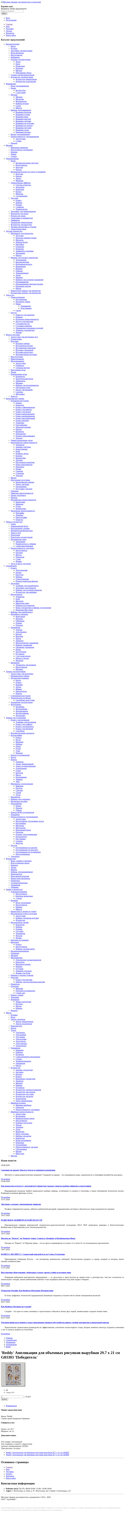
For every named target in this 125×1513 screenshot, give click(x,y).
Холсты (14, 845)
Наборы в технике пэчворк (22, 975)
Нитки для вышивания (20, 134)
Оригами (14, 977)
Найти (4, 14)
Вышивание (11, 84)
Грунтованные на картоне (26, 848)
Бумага (18, 200)
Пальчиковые (21, 777)
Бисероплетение (12, 44)
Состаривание (21, 196)
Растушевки (21, 839)
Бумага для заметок (24, 409)
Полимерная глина (18, 539)
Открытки (20, 247)
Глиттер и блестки (23, 185)
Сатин (18, 106)
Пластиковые (26, 308)
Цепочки (19, 68)
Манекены (20, 1132)
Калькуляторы (21, 449)
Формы (19, 332)
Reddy (8, 1347)
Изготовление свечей (20, 922)
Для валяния (21, 1035)
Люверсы (19, 641)
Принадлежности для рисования (24, 817)
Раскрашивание (22, 282)
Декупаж (14, 198)
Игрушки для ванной (24, 350)
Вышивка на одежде (24, 126)
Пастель (19, 788)
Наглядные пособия (19, 801)
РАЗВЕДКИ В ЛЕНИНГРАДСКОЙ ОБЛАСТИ (21, 1220)
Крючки (14, 152)
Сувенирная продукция (20, 696)
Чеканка (14, 1010)
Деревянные (26, 306)
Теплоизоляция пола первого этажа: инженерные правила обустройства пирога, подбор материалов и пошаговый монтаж (55, 1322)
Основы (19, 929)
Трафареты (15, 220)
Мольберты (15, 797)
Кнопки (19, 456)
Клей (18, 451)
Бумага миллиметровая (25, 418)
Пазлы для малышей (24, 390)
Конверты (20, 432)
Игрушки (15, 341)
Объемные (20, 621)
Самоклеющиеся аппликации (28, 1057)
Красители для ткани (19, 214)
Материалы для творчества (22, 233)
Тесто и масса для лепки (21, 564)
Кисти (18, 740)
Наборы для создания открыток (29, 590)
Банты (18, 680)
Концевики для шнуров (25, 1079)
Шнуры (19, 70)
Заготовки (15, 583)
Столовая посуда (23, 324)
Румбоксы (20, 365)
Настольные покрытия (25, 462)
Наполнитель (21, 691)
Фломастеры (21, 509)
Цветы (18, 1066)
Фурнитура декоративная (26, 79)
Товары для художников (16, 718)
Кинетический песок (24, 379)
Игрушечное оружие (24, 346)
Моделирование (17, 361)
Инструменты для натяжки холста (30, 821)
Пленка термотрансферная (27, 581)
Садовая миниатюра (19, 883)
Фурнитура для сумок (25, 1094)
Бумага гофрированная (25, 407)
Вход (8, 18)
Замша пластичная (23, 1002)
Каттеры (19, 553)
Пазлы (13, 372)
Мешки (19, 689)
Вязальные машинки (19, 148)
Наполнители (16, 874)
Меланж (19, 97)
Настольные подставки (20, 480)
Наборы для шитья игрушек (27, 918)
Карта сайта (11, 35)
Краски (19, 170)
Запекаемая (20, 542)
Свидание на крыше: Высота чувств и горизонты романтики (28, 1170)
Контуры (19, 167)
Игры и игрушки (13, 335)
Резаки (18, 469)
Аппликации (21, 632)
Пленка (19, 205)
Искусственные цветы (20, 863)
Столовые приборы (24, 326)
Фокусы (14, 396)
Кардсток (19, 575)
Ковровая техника (23, 132)
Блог (8, 26)
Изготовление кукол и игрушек (24, 914)
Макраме (19, 988)
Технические (21, 1046)
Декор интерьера (18, 297)
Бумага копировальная (25, 414)
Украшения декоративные (21, 222)
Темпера (19, 779)
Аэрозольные (21, 768)
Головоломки (16, 339)
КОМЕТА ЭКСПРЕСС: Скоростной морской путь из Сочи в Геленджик (33, 1254)
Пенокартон (21, 434)
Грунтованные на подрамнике (28, 852)
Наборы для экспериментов (27, 385)
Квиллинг (15, 942)
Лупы (18, 1129)
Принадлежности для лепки (22, 548)
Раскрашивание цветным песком (29, 284)
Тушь (18, 751)
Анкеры (19, 630)
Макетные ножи (22, 603)
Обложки (15, 491)
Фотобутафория (22, 713)
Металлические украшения (27, 643)
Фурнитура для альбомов (26, 592)
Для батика (20, 1032)
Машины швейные (23, 1105)
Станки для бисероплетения (22, 75)
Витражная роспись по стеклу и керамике (28, 172)
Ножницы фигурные (24, 610)
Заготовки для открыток (26, 588)
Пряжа (13, 154)
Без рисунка (21, 90)
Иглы (13, 1017)
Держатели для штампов (26, 665)
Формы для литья (23, 973)
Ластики (19, 460)
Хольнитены (21, 1099)
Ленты (18, 178)
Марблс (14, 870)
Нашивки (20, 1050)
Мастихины (21, 828)
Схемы (18, 141)
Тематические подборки (21, 698)
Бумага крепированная (25, 416)
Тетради (19, 438)
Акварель (20, 762)
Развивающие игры (19, 374)
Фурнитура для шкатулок (21, 225)
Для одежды (21, 1041)
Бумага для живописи (25, 726)
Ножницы (20, 467)
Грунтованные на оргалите (27, 850)
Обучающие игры (23, 387)
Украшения (15, 627)
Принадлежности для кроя (27, 1147)
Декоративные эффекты (21, 183)
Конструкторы (17, 357)
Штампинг (15, 663)
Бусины (14, 48)
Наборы (19, 203)
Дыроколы (20, 445)
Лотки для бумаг (22, 484)
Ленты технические (24, 1024)
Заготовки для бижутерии (21, 51)
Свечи (18, 310)
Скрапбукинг (11, 566)
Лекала (18, 1125)
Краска (18, 192)
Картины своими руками (26, 238)
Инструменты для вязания (22, 150)
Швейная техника (18, 1103)
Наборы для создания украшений (29, 280)
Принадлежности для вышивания (25, 137)
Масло (18, 775)
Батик (13, 161)
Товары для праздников (16, 671)
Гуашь (18, 771)
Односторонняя (22, 579)
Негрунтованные (23, 854)
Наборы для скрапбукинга (22, 612)
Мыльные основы (23, 964)
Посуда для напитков (24, 321)
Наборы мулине (22, 103)
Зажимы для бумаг (23, 447)
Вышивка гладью (23, 114)
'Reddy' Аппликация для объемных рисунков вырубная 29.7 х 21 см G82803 (37, 1452)
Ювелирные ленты (23, 73)
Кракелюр (20, 189)
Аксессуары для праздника (22, 674)
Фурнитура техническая (26, 81)
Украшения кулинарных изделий (29, 328)
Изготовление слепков (20, 528)
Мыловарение (16, 958)
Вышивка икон (22, 117)
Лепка (18, 275)
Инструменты (16, 55)
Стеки (18, 559)
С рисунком (21, 92)
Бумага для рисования (20, 720)
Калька (18, 572)
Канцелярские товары (15, 398)
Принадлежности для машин (28, 1110)
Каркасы (14, 865)
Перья (18, 649)
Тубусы (19, 810)
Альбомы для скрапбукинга (27, 586)
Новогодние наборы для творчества (26, 291)
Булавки (14, 1015)
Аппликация (21, 260)
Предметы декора (23, 302)
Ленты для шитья (18, 1019)
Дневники (20, 423)
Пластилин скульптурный (21, 537)
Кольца (19, 1077)
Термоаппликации (23, 1061)
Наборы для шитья (23, 1136)
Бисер (13, 46)
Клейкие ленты (22, 454)
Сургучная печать (23, 656)
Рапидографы (21, 517)
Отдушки (19, 931)
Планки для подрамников (26, 834)
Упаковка (15, 887)
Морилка (19, 194)
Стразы (19, 898)
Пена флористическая (20, 876)
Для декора (20, 1037)
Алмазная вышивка (19, 892)
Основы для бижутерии (21, 59)
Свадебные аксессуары (25, 700)
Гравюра (19, 271)
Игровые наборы (23, 343)
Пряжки (19, 1085)
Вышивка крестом (23, 119)
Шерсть (19, 108)
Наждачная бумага (23, 830)
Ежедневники (21, 425)
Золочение (20, 187)
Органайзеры (21, 487)
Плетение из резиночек (25, 991)
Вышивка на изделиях (25, 123)
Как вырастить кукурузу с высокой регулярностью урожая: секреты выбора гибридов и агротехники (46, 1186)
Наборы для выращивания (22, 872)
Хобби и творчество (14, 889)
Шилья (18, 1151)
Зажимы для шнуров (24, 1070)
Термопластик (21, 209)
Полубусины (21, 652)
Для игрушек (21, 1039)
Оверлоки (20, 1107)
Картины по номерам (20, 940)
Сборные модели (23, 368)
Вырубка (19, 636)
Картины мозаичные (24, 896)
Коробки (19, 685)
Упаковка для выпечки (25, 330)
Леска (18, 62)
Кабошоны (15, 57)
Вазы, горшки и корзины (21, 861)
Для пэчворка (21, 1044)
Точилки (19, 476)
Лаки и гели (16, 533)
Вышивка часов (22, 130)
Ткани (13, 1030)
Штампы (19, 669)
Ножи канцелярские (24, 465)
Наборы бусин (22, 242)
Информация (11, 1406)
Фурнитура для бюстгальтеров (28, 1090)
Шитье (18, 288)
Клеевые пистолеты (24, 1123)
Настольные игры (18, 370)
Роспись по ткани (18, 216)
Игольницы (20, 1116)
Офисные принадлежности (22, 493)
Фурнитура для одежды (25, 1092)
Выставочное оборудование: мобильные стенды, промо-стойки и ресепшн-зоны (36, 1272)
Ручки (18, 506)
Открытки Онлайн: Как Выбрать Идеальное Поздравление (27, 1291)
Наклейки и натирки (19, 614)
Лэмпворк (15, 953)
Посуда (14, 313)
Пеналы (14, 498)
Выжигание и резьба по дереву (23, 911)
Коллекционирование (20, 951)
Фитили (19, 936)
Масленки (20, 826)
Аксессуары (21, 139)
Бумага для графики (24, 724)
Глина (13, 524)
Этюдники (15, 856)
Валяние (14, 900)
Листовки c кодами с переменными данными (21, 1204)
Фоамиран (15, 999)
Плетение (15, 986)
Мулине (14, 95)
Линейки (19, 515)
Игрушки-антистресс (24, 352)
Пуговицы (20, 654)
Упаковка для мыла (24, 971)
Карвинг (19, 317)
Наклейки (20, 244)
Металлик (20, 99)
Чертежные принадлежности (23, 511)
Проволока (20, 66)
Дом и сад (10, 295)
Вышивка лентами (23, 121)
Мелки (13, 478)
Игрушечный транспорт (26, 348)
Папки (18, 806)
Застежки (19, 1072)
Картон (19, 429)
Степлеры (20, 473)
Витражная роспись (24, 264)
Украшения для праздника (22, 702)
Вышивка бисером (23, 112)
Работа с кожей (17, 995)
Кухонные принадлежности (27, 319)
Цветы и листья (22, 658)
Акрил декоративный (25, 764)
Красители (20, 925)
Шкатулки (20, 1154)
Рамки (18, 304)
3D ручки (20, 236)
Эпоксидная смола (18, 229)
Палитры (19, 832)
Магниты (19, 240)
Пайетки (19, 1052)
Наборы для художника (20, 799)
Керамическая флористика (22, 531)
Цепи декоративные (24, 1101)
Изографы (20, 513)
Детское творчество (14, 231)
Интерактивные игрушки (26, 354)
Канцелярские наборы (25, 482)
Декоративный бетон (19, 526)
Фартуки (19, 843)
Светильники (21, 1149)
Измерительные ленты (25, 1118)
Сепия (18, 793)
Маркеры (19, 181)
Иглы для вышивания (20, 86)
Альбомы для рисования (26, 722)
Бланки (19, 403)
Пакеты (19, 693)
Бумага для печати (23, 412)
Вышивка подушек (23, 128)
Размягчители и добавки (26, 544)
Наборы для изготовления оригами (30, 982)
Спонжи (19, 841)
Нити (18, 64)
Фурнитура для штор (24, 1096)
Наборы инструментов (25, 605)
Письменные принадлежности (23, 500)
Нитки (13, 1028)
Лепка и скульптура (14, 522)
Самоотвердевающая (24, 546)
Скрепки (19, 471)
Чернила (19, 753)
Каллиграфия (16, 735)
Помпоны (20, 249)
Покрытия (20, 557)
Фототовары (16, 704)
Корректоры (21, 458)
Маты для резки (22, 1134)
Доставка (10, 29)
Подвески (20, 1055)
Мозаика (19, 277)
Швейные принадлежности (22, 1112)
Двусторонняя (21, 570)
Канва (13, 88)
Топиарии (15, 997)
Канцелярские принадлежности (24, 443)
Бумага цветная (22, 420)
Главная (9, 24)
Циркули (19, 520)
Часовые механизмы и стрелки (23, 227)
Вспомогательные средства (27, 163)
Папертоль (15, 984)
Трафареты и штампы (25, 251)
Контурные (20, 616)
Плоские (19, 625)
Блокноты (20, 405)
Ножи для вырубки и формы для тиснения (33, 608)
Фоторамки (20, 253)
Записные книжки (23, 427)
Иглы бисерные (17, 53)
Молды (19, 555)
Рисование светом (23, 286)
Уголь (18, 795)
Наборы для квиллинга (25, 949)
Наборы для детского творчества (24, 258)
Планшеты (15, 815)
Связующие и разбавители (22, 218)
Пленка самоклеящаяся (25, 436)
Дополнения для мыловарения (28, 960)
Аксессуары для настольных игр (24, 337)
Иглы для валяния (23, 903)
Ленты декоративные (24, 1021)
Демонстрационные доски (22, 440)
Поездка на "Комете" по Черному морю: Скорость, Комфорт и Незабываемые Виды (38, 1238)
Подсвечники (21, 299)
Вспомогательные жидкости (22, 733)
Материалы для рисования (22, 784)
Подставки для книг (24, 489)
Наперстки (20, 1138)
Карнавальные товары (20, 676)
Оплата (9, 31)
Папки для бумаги (18, 495)
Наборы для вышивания (21, 110)
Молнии (19, 1083)
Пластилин (15, 535)
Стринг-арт (20, 993)
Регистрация (11, 20)
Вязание (9, 145)
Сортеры (19, 392)
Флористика (11, 859)
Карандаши (20, 502)
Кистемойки (21, 823)
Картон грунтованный (20, 755)
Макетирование (17, 359)
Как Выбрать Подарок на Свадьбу (16, 1307)
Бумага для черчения (24, 729)
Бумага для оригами (24, 980)
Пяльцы (14, 143)
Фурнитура (20, 920)
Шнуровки (20, 394)
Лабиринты (20, 381)
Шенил (19, 255)
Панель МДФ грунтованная (22, 812)
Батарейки (20, 707)
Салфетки (20, 207)
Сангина (19, 790)
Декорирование (12, 159)
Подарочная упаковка (20, 678)
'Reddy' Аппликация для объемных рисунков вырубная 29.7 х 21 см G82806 (37, 1455)
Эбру (18, 782)
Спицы (14, 156)
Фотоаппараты (22, 711)
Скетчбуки (20, 731)
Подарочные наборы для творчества (26, 293)
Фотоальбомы (21, 709)
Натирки (19, 619)
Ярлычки (19, 660)
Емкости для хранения (25, 315)
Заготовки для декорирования (23, 211)
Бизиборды (20, 376)
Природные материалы (20, 878)
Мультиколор (21, 101)
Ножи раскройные (23, 1140)
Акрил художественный (26, 766)
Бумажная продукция (20, 401)
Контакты (10, 33)
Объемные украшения (25, 647)
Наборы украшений (24, 645)
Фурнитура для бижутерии (22, 77)
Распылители (21, 837)
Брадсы (19, 634)
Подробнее (5, 1179)
